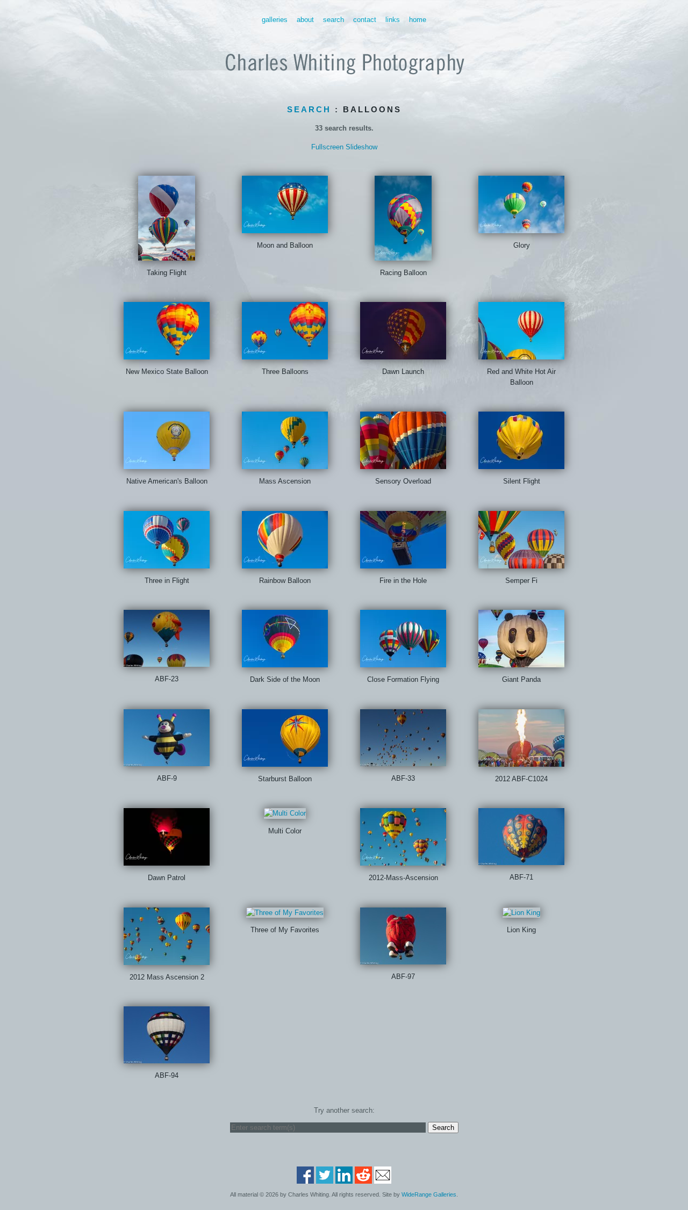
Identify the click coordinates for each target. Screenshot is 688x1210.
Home (417, 20)
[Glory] (521, 228)
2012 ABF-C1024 (521, 779)
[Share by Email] (382, 1179)
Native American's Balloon (166, 481)
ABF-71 (521, 877)
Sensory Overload (403, 481)
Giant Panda (521, 679)
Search (333, 20)
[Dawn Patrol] (167, 860)
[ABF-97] (403, 959)
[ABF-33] (403, 761)
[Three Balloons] (285, 354)
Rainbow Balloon (285, 581)
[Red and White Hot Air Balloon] (521, 354)
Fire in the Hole (403, 581)
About (305, 20)
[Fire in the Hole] (403, 563)
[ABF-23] (167, 662)
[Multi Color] (285, 813)
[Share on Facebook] (305, 1179)
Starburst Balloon (285, 779)
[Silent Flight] (521, 464)
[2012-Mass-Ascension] (403, 860)
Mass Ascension (285, 481)
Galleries (275, 20)
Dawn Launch (403, 372)
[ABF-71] (521, 860)
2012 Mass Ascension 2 (167, 977)
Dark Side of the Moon (285, 679)
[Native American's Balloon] (167, 464)
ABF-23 (166, 679)
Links (392, 20)
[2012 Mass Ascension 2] (167, 959)
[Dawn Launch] (403, 354)
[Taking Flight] (166, 255)
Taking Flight (167, 273)
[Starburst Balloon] (285, 761)
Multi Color (285, 831)
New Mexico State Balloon (167, 372)
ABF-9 (167, 778)
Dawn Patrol (166, 878)
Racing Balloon (403, 273)
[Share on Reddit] (363, 1179)
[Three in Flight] (167, 563)
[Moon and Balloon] (285, 228)
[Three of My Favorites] (285, 913)
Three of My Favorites (284, 930)
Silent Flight (521, 481)
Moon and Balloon (285, 245)
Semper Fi (521, 581)
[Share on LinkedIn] (344, 1179)
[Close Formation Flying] (403, 662)
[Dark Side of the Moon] (285, 662)
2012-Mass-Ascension (403, 878)
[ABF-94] (167, 1058)
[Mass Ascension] (285, 464)
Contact (364, 20)
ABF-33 (403, 778)
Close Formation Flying (403, 679)
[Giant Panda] (521, 662)
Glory (521, 245)
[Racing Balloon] (403, 255)
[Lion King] (521, 913)
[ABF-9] (167, 761)
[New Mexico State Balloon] (167, 354)
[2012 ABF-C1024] (521, 761)
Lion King (521, 930)
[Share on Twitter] (324, 1179)
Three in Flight (167, 581)
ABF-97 (403, 977)
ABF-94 (166, 1075)
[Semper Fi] (521, 563)
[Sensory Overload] (403, 464)
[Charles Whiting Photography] (344, 81)
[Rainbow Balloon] (285, 563)
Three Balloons (285, 372)
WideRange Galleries (429, 1194)
